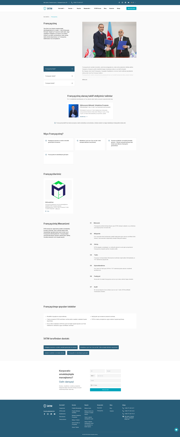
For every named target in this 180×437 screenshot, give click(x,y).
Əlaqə (118, 8)
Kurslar (70, 8)
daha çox (84, 79)
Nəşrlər (79, 8)
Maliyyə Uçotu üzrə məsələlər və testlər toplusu (89, 412)
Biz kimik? (61, 8)
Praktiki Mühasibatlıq (76, 408)
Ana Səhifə (46, 16)
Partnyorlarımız (62, 419)
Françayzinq (100, 410)
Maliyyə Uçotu (88, 408)
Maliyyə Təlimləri (76, 420)
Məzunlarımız (62, 416)
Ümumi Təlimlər (75, 427)
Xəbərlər (111, 8)
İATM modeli (62, 411)
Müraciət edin (131, 8)
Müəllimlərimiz (62, 413)
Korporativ (87, 8)
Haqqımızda (62, 408)
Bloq (105, 8)
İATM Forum (97, 8)
